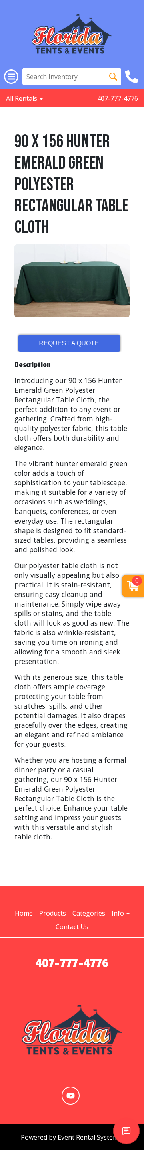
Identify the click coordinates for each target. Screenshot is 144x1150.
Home (24, 913)
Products (52, 913)
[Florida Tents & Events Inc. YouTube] (71, 1096)
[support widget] (126, 1131)
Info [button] (119, 913)
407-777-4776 (117, 98)
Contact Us (72, 926)
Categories (88, 913)
